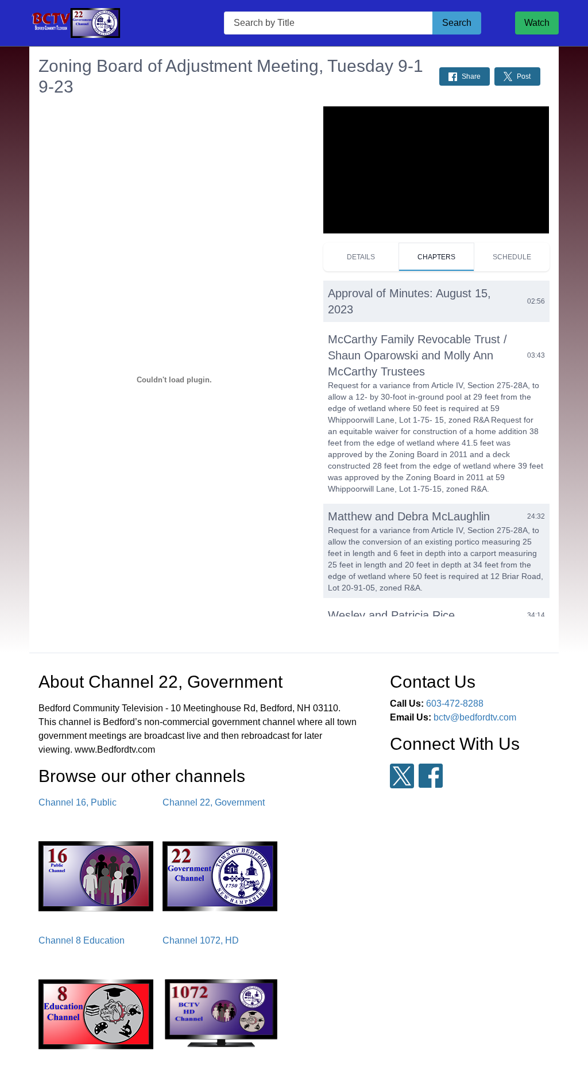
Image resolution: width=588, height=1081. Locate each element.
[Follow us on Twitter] (402, 776)
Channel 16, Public (77, 802)
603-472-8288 (454, 703)
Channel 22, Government (214, 802)
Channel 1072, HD (201, 940)
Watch (537, 23)
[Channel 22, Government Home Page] (109, 23)
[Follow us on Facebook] (431, 776)
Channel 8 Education (81, 940)
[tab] (360, 257)
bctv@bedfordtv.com (475, 717)
